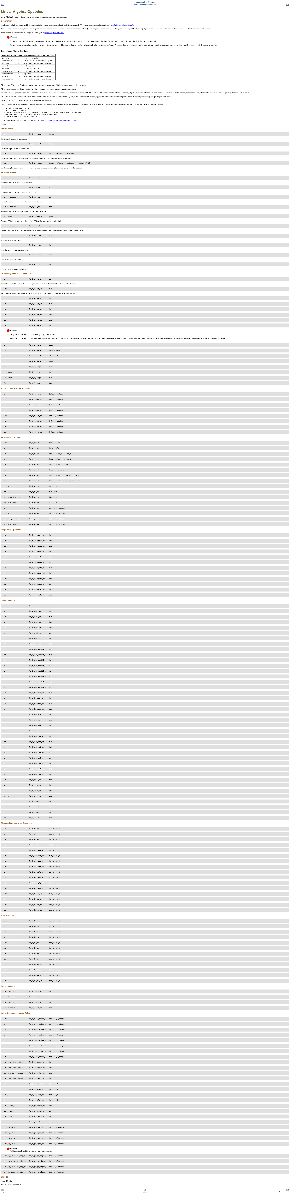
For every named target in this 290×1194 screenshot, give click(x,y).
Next (287, 5)
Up (145, 1190)
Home (145, 1192)
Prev (2, 5)
